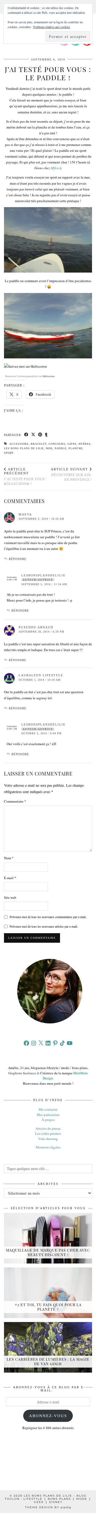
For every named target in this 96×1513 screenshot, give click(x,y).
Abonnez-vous (48, 1416)
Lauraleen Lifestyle (41, 675)
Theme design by (48, 1507)
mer (49, 448)
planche (76, 448)
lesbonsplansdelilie (43, 575)
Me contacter (48, 1109)
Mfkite (55, 168)
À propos (48, 1119)
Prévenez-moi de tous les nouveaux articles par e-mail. (44, 926)
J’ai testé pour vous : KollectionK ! (25, 476)
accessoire (19, 443)
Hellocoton (48, 376)
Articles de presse (48, 1128)
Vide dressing (48, 1138)
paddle (60, 448)
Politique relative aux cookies (51, 27)
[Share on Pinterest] (40, 435)
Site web (10, 897)
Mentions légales (48, 1147)
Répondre (17, 558)
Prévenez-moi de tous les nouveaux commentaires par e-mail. (48, 917)
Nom (9, 858)
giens (72, 443)
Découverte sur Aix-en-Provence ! (71, 474)
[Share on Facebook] (26, 435)
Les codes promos (48, 1133)
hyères (85, 443)
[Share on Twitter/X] (33, 435)
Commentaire (15, 801)
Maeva (25, 514)
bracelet (38, 443)
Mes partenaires (48, 1114)
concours (57, 443)
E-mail (10, 877)
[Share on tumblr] (46, 435)
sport (9, 452)
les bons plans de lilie (24, 448)
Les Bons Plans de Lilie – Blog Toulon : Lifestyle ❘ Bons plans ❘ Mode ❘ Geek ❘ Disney (48, 1499)
